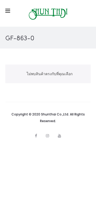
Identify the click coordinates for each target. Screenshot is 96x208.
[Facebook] (36, 136)
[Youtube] (59, 136)
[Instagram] (47, 136)
